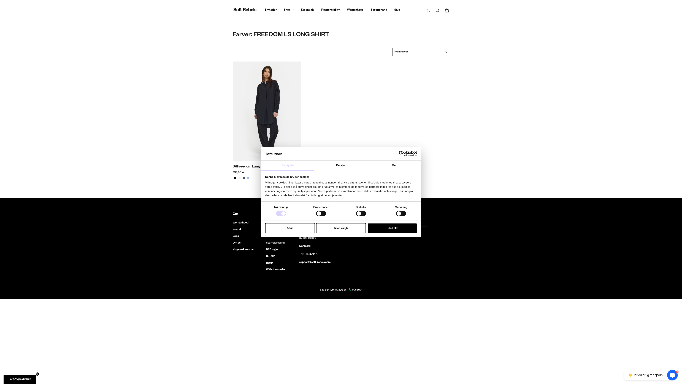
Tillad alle (392, 228)
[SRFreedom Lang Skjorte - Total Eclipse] (243, 178)
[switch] (321, 213)
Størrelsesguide (275, 243)
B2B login (272, 249)
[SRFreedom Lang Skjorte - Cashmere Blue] (248, 178)
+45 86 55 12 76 (308, 254)
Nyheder (271, 10)
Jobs (236, 236)
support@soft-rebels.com (315, 262)
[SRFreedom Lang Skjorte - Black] (234, 178)
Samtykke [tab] (288, 165)
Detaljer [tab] (341, 165)
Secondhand (379, 10)
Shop (287, 10)
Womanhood (355, 10)
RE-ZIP (270, 256)
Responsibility (330, 10)
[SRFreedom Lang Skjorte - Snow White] (239, 178)
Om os (236, 243)
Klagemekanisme (243, 249)
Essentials (307, 10)
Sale (397, 10)
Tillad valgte (341, 228)
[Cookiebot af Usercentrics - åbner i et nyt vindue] (401, 153)
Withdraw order (275, 269)
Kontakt (238, 229)
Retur (269, 263)
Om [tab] (394, 165)
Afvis (290, 228)
